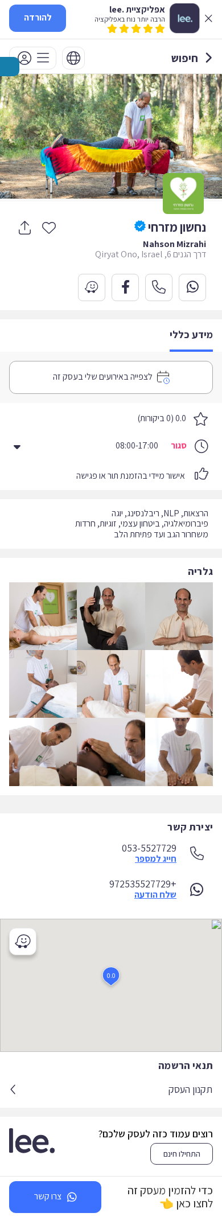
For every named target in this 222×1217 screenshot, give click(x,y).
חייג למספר (155, 859)
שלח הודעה (155, 895)
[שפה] (73, 58)
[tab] (191, 335)
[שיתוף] (24, 227)
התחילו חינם (181, 1154)
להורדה (38, 17)
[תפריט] (32, 58)
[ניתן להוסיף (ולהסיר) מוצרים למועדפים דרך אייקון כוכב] (49, 227)
